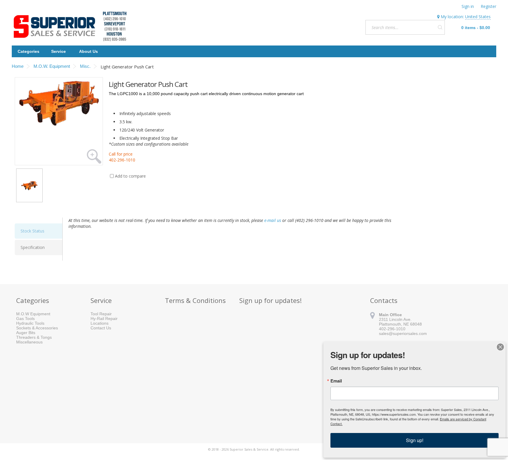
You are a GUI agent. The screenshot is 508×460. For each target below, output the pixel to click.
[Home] (72, 26)
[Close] (500, 347)
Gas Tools (25, 318)
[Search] (440, 27)
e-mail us (272, 220)
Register (488, 6)
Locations (99, 323)
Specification (33, 247)
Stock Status (32, 231)
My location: (465, 16)
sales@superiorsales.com (403, 333)
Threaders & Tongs (34, 337)
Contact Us (101, 328)
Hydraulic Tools (30, 323)
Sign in (468, 6)
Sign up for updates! (270, 300)
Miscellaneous (29, 342)
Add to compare (130, 176)
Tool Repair (101, 313)
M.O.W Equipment (33, 313)
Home (18, 66)
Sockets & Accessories (37, 328)
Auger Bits (25, 332)
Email (336, 381)
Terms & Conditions (195, 300)
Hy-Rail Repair (104, 318)
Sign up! (414, 440)
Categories (28, 51)
